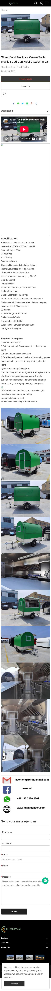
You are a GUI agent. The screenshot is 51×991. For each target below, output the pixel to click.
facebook (13, 103)
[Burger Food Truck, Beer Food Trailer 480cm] (19, 957)
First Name (6, 832)
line (18, 103)
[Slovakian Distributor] (39, 957)
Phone (4, 866)
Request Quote (25, 79)
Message (6, 877)
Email (4, 854)
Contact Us (25, 86)
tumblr (36, 103)
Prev (4, 32)
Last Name (6, 843)
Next (46, 32)
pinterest (31, 103)
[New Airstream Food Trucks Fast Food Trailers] (10, 957)
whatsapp (27, 103)
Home (4, 10)
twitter (22, 103)
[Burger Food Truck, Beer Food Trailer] (29, 957)
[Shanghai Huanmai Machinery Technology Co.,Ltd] (11, 933)
